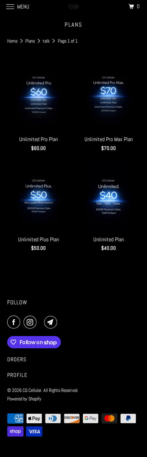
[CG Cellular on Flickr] (41, 322)
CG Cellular (32, 390)
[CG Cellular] (73, 6)
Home (12, 41)
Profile (17, 375)
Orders (16, 359)
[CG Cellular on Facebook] (15, 322)
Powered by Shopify (24, 399)
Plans (30, 41)
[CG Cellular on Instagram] (31, 322)
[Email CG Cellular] (52, 322)
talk (47, 41)
